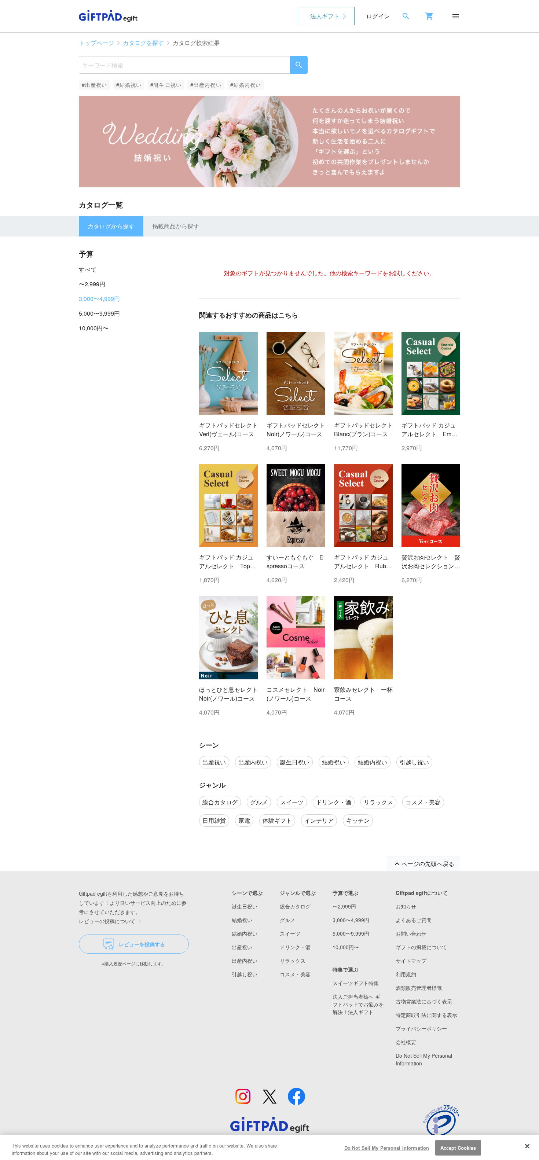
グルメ (287, 920)
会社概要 (406, 1042)
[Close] (527, 1146)
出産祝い (242, 947)
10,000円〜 (94, 328)
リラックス (292, 960)
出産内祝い (244, 960)
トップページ (96, 42)
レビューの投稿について (107, 921)
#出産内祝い (205, 84)
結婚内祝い (244, 933)
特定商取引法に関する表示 (426, 1014)
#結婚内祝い (245, 84)
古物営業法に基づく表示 (424, 1001)
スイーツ (290, 933)
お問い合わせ (411, 933)
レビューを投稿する (142, 944)
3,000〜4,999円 (99, 298)
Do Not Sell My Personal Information (386, 1147)
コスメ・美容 (295, 974)
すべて (87, 269)
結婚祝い (242, 920)
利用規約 (406, 974)
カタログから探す (111, 226)
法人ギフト (325, 16)
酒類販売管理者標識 (419, 987)
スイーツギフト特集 (356, 983)
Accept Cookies (458, 1147)
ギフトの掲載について (421, 947)
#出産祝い (94, 84)
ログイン (378, 16)
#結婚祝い (129, 84)
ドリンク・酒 (295, 947)
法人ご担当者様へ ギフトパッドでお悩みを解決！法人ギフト (358, 1004)
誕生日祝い (244, 906)
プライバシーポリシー (421, 1028)
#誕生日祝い (166, 84)
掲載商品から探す (175, 226)
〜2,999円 (92, 284)
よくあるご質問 (414, 920)
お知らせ (406, 906)
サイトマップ (411, 960)
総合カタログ (295, 906)
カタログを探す (143, 42)
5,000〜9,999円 (99, 313)
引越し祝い (244, 974)
